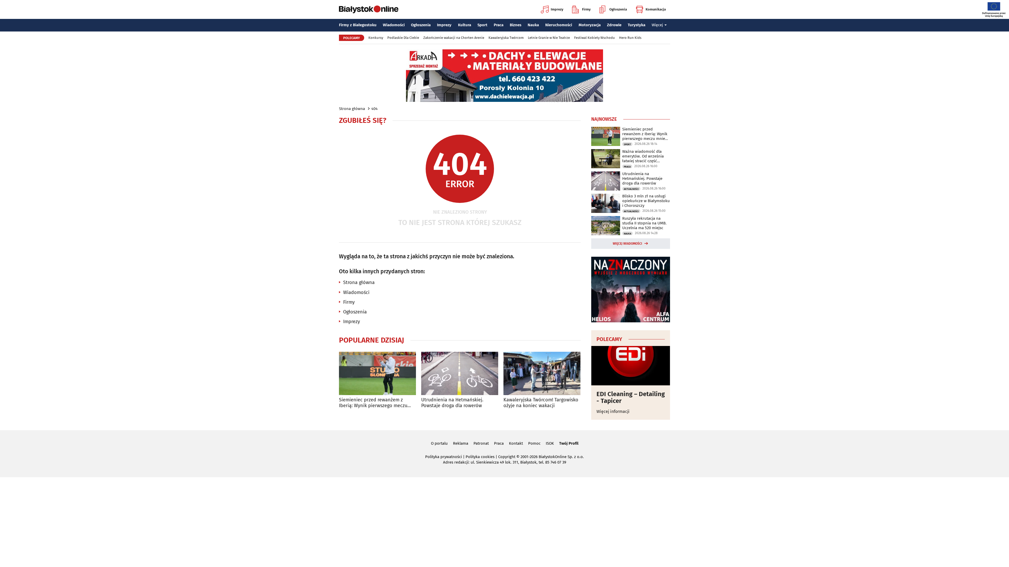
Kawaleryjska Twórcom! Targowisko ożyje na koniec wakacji (540, 402)
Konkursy (375, 37)
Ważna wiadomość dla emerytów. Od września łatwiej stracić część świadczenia (643, 156)
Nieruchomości (558, 25)
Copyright (506, 456)
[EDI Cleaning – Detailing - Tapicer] (630, 365)
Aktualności (631, 189)
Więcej (657, 25)
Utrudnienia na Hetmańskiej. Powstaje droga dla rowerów (452, 402)
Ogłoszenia (618, 9)
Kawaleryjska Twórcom (506, 37)
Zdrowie (614, 25)
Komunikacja (656, 9)
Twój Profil (568, 443)
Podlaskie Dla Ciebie (403, 37)
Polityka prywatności (443, 456)
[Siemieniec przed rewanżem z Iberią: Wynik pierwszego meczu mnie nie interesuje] (377, 373)
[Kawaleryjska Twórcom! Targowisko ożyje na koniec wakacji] (541, 373)
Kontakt (516, 443)
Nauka (533, 25)
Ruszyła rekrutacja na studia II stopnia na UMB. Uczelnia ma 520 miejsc (644, 223)
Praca (498, 25)
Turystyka (636, 25)
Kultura (464, 25)
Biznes (515, 25)
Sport (482, 25)
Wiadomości (394, 25)
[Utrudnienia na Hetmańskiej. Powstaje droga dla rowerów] (459, 373)
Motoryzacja (590, 25)
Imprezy (557, 9)
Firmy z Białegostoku (358, 25)
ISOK (550, 443)
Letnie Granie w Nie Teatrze (549, 37)
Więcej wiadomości (627, 243)
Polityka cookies (480, 456)
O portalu (439, 443)
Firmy (586, 9)
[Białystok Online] (368, 9)
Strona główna (352, 108)
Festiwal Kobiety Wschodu (594, 37)
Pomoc (534, 443)
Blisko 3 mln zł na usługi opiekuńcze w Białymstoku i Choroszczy (646, 201)
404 (374, 108)
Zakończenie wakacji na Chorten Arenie (453, 37)
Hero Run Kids (630, 37)
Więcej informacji (613, 411)
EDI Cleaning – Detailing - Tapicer (630, 398)
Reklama (460, 443)
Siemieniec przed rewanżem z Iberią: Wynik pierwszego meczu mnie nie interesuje (373, 402)
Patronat (481, 443)
